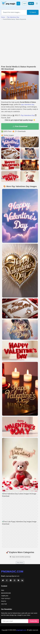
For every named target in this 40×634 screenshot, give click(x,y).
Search (33, 12)
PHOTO (3, 601)
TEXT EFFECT (5, 598)
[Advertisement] (20, 43)
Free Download (20, 126)
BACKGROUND (6, 593)
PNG (2, 590)
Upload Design (18, 3)
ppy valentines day (27, 104)
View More (20, 562)
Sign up (31, 3)
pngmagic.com (12, 571)
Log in (24, 3)
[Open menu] (37, 3)
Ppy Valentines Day (13, 17)
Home (3, 17)
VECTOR (4, 604)
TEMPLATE (4, 595)
